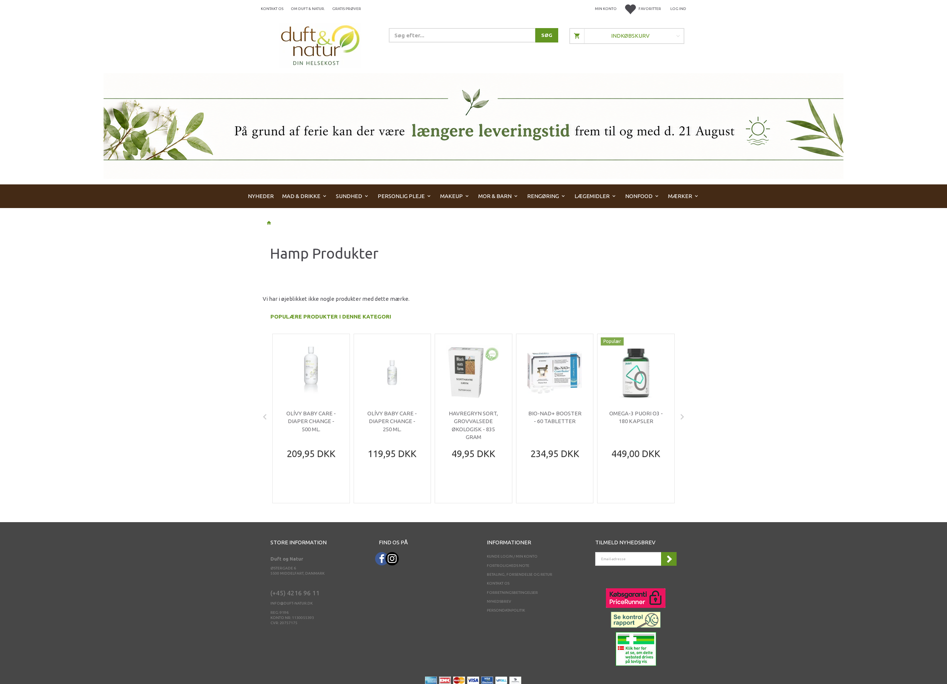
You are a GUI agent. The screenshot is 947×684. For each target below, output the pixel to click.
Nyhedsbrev (499, 601)
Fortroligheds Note (508, 566)
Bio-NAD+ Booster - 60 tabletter (555, 417)
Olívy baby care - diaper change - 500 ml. (311, 421)
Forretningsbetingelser (512, 593)
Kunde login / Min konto (512, 556)
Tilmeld (669, 559)
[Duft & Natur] (320, 45)
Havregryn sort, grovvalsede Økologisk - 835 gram (473, 425)
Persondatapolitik (506, 610)
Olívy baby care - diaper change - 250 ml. (392, 421)
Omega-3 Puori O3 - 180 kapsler (636, 417)
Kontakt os (272, 9)
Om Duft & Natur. (308, 9)
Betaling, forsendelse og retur (519, 574)
